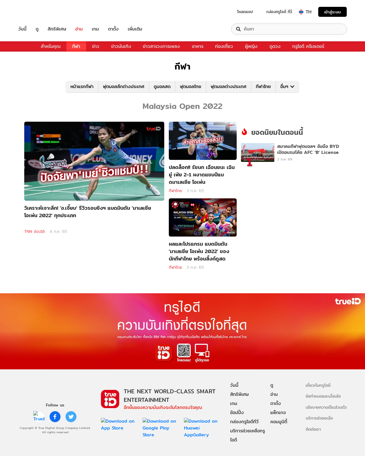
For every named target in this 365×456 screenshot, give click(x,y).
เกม (95, 29)
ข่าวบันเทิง (121, 46)
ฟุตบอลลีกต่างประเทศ (123, 86)
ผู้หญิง (251, 46)
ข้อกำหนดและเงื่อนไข (323, 396)
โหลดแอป (245, 12)
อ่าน (79, 29)
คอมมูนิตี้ (278, 421)
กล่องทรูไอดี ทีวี (279, 12)
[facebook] (55, 416)
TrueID (35, 12)
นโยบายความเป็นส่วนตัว (326, 407)
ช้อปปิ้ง (237, 412)
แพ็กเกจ (278, 412)
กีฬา (76, 46)
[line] (39, 416)
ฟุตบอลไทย (190, 86)
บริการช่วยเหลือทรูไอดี (247, 435)
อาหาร (197, 46)
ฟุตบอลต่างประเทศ (228, 86)
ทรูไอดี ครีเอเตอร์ (308, 46)
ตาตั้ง (113, 29)
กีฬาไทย (263, 86)
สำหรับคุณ (50, 46)
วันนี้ (22, 29)
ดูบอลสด (162, 86)
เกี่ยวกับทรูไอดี (318, 385)
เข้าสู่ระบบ (332, 12)
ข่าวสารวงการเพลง (161, 46)
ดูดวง (275, 46)
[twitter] (71, 416)
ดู (37, 29)
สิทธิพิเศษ (57, 29)
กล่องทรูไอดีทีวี (244, 421)
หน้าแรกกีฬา (82, 86)
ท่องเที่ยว (224, 46)
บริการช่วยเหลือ (319, 418)
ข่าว (95, 46)
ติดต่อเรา (313, 429)
